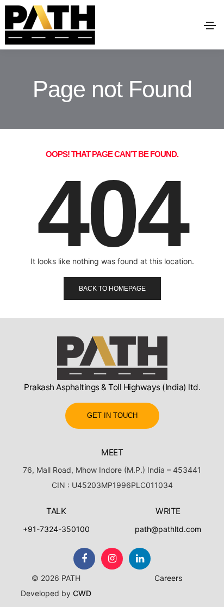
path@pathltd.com (168, 529)
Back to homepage (112, 288)
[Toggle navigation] (210, 25)
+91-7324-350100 (56, 529)
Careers (168, 578)
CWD (82, 593)
